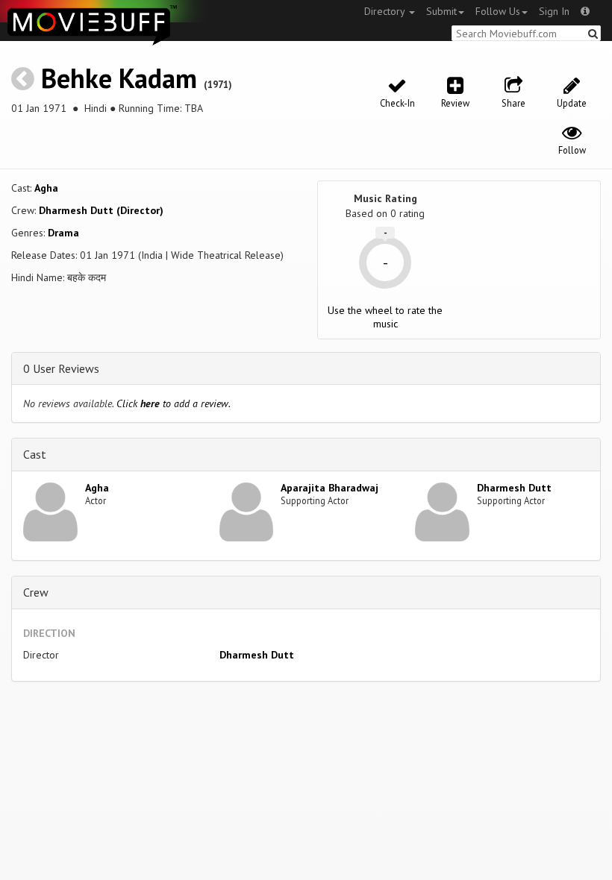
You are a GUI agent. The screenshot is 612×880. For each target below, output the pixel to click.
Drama (63, 232)
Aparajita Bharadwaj (329, 487)
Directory (386, 11)
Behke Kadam (119, 77)
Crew (36, 592)
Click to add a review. (173, 403)
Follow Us (497, 11)
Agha (46, 188)
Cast (34, 454)
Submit (441, 11)
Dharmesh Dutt (514, 487)
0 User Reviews (61, 368)
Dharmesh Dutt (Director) (101, 210)
